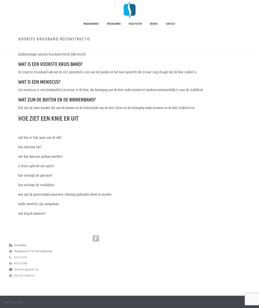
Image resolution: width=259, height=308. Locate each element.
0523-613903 (20, 257)
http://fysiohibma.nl (24, 275)
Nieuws (154, 23)
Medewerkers (91, 23)
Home (196, 47)
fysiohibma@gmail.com (26, 269)
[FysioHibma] (129, 9)
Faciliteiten (135, 23)
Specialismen (114, 23)
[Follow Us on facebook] (96, 238)
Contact (170, 23)
